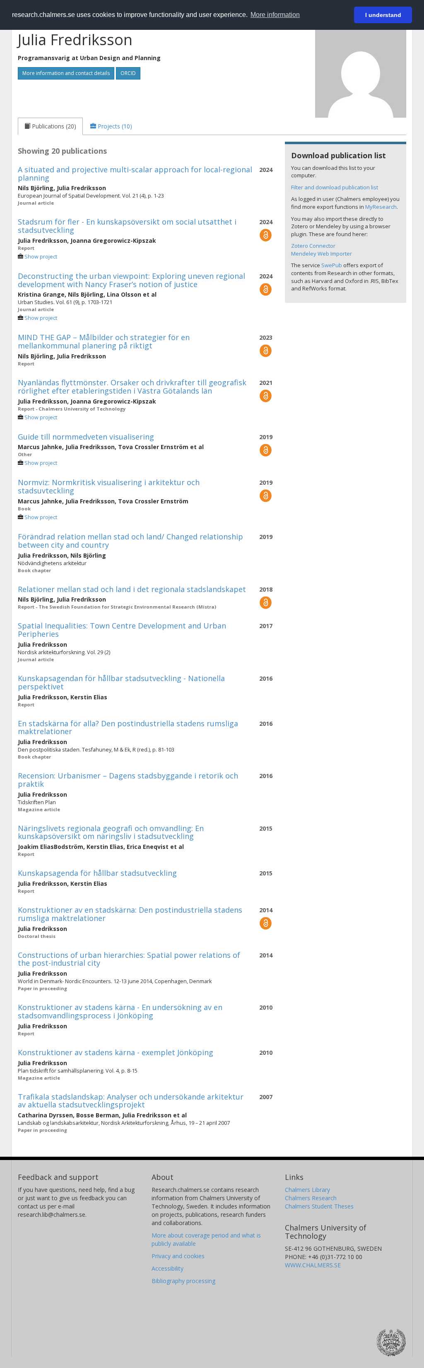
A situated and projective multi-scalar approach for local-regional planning (135, 173)
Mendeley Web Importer (321, 253)
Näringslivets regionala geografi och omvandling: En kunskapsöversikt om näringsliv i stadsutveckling (111, 832)
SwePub (331, 265)
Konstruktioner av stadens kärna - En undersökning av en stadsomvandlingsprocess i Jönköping (120, 1011)
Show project (40, 256)
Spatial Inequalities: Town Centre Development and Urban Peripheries (122, 630)
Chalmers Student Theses (319, 1206)
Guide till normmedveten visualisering (86, 437)
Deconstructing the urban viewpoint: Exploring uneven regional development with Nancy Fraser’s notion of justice (131, 280)
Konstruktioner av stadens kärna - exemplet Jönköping (115, 1052)
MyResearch (381, 206)
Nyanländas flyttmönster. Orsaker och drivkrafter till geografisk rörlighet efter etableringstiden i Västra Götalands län (132, 386)
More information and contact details (66, 73)
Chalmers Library (307, 1190)
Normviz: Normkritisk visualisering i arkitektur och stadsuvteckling (109, 486)
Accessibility (167, 1268)
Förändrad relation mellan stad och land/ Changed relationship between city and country (130, 541)
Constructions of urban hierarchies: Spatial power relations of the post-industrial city (129, 959)
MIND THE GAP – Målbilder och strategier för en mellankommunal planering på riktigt (104, 341)
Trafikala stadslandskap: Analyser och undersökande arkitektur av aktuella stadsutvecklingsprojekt (130, 1101)
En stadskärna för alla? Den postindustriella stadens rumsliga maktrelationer (128, 727)
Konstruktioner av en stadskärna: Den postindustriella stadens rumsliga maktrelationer (130, 914)
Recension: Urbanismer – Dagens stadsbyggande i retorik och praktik (128, 780)
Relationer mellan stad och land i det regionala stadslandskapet (132, 589)
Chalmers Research (311, 1198)
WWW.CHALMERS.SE (313, 1265)
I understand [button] (383, 15)
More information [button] (275, 14)
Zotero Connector (313, 245)
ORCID (128, 73)
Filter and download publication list (334, 187)
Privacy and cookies (178, 1256)
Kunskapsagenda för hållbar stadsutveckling (97, 873)
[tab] (50, 126)
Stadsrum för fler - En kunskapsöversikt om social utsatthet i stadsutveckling (127, 226)
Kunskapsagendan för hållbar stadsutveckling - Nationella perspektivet (121, 682)
